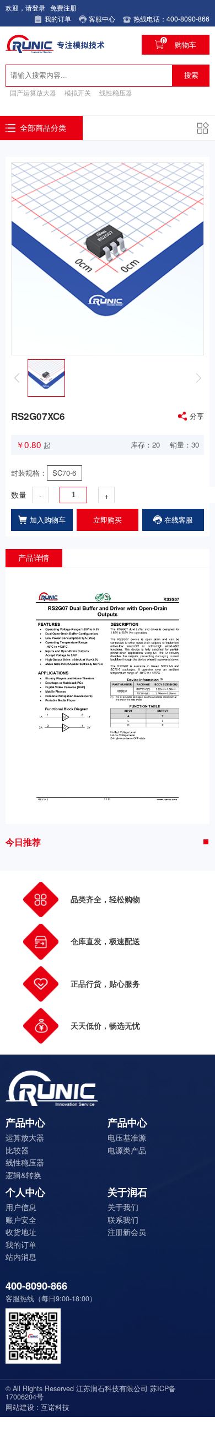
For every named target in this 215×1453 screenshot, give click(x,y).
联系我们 (123, 1219)
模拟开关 (77, 93)
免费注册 (63, 8)
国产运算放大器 (33, 93)
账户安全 (21, 1219)
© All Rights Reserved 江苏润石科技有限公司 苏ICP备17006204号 (91, 1393)
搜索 (191, 75)
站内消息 (21, 1256)
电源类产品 (127, 1150)
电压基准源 (127, 1137)
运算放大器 (25, 1137)
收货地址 (21, 1231)
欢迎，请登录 (25, 8)
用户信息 (21, 1206)
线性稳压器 (115, 93)
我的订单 (21, 1244)
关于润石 (127, 1192)
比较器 (17, 1150)
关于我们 (123, 1206)
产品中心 (25, 1123)
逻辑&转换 (23, 1174)
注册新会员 (127, 1231)
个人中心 (25, 1192)
